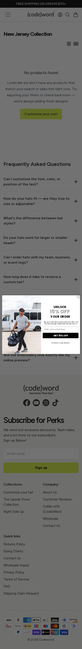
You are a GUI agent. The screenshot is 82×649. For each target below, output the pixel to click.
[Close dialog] (78, 296)
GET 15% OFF (60, 335)
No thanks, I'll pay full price (60, 342)
